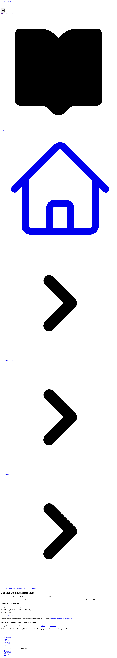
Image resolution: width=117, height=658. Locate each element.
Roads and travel (8, 360)
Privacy (6, 639)
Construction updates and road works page (60, 618)
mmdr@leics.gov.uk (10, 631)
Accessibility (7, 637)
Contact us (7, 642)
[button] (8, 13)
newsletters (53, 626)
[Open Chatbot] (3, 10)
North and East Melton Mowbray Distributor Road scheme (20, 588)
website (43, 626)
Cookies (6, 640)
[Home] (12, 7)
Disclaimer (7, 645)
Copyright (7, 643)
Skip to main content (6, 1)
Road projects (8, 474)
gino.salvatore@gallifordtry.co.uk (14, 615)
